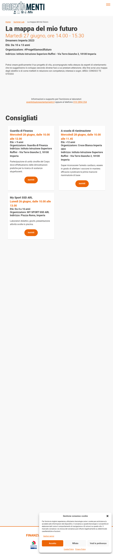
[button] (107, 516)
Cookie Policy (69, 549)
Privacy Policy (80, 549)
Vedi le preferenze (98, 543)
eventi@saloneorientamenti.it (40, 102)
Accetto (52, 543)
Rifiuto (75, 543)
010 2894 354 (80, 102)
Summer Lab (19, 22)
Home (8, 22)
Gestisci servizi (48, 536)
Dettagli (31, 158)
